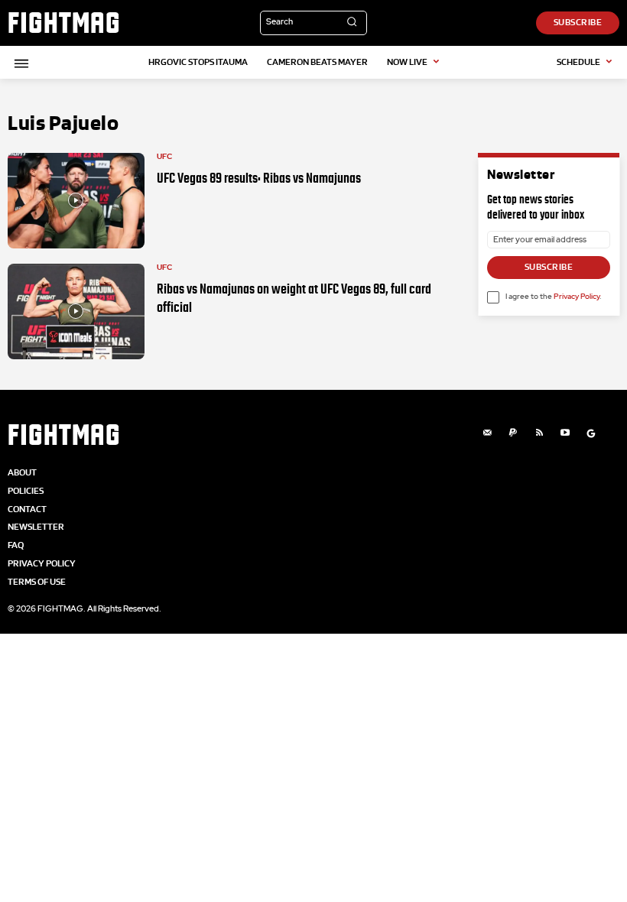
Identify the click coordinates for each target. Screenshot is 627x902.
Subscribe (549, 266)
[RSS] (539, 433)
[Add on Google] (591, 433)
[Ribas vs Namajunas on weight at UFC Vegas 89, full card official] (76, 311)
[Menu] (19, 63)
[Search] (351, 23)
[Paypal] (513, 433)
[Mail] (487, 433)
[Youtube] (565, 433)
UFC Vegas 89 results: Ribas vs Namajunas (259, 178)
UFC (164, 157)
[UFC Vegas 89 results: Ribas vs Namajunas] (76, 200)
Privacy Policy (576, 296)
